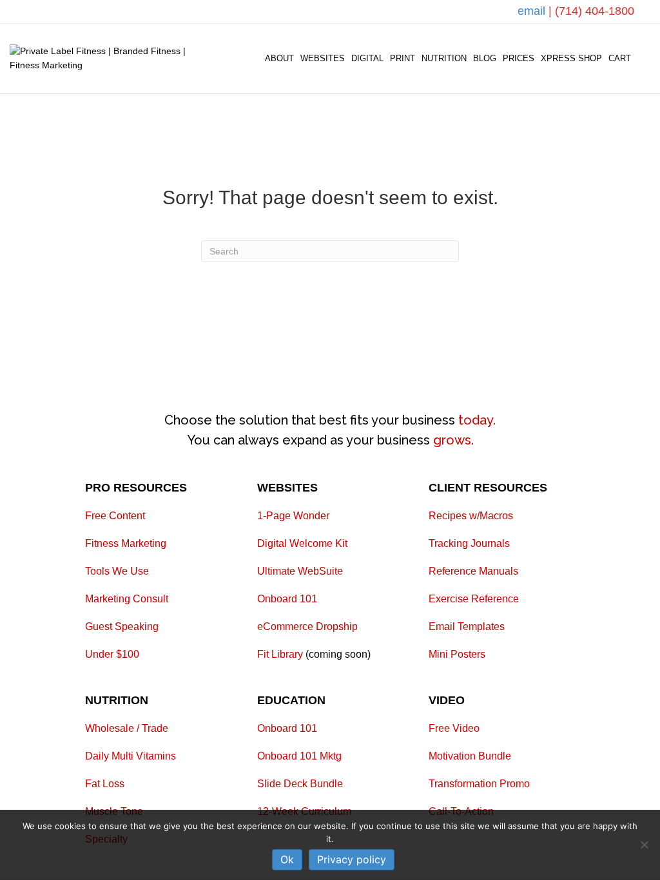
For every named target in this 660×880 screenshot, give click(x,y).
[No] (643, 844)
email (533, 11)
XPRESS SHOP (571, 58)
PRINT (402, 58)
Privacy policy (351, 859)
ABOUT (279, 58)
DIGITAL (367, 58)
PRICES (518, 58)
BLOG (484, 58)
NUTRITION (444, 58)
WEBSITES (322, 58)
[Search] (642, 58)
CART (619, 58)
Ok (287, 859)
